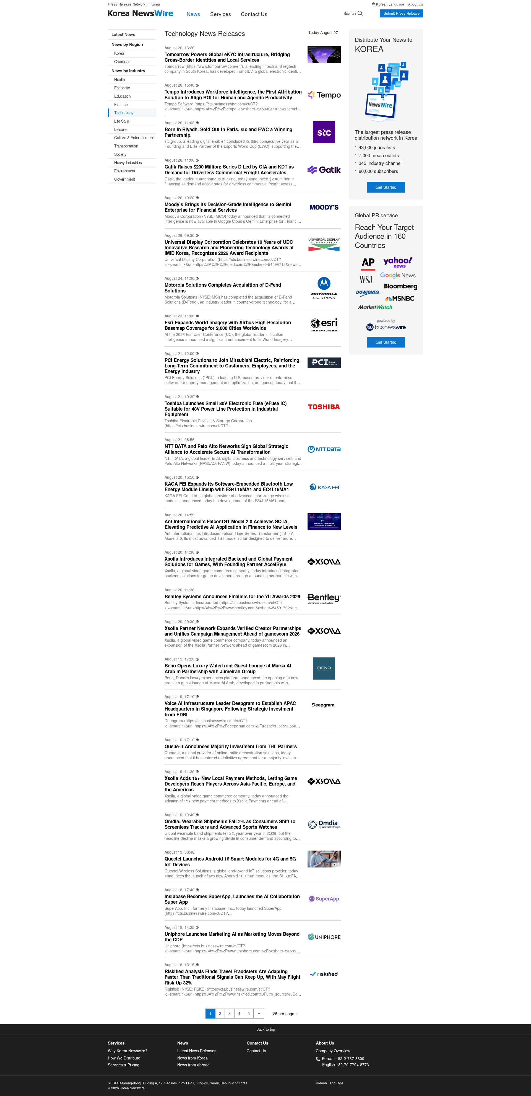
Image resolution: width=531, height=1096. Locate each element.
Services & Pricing (123, 1065)
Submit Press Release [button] (402, 13)
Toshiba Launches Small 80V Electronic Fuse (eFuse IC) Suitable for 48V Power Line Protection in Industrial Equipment (226, 408)
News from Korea (192, 1058)
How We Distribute (124, 1058)
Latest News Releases (196, 1050)
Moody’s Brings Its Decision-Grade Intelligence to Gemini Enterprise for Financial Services (228, 207)
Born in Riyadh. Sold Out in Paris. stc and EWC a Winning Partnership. (228, 132)
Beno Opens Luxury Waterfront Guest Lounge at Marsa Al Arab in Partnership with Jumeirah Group (228, 668)
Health (119, 79)
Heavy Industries (128, 162)
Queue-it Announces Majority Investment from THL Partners (231, 746)
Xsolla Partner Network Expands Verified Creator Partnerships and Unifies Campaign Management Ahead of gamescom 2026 (233, 631)
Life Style (121, 121)
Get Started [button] (386, 187)
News (193, 13)
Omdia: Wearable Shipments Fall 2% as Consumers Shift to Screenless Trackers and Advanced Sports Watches (230, 824)
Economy (122, 87)
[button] (265, 1029)
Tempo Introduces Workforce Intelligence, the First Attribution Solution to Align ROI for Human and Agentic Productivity (233, 94)
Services (220, 13)
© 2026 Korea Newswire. (126, 1087)
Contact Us (254, 13)
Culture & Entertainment (134, 137)
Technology (123, 112)
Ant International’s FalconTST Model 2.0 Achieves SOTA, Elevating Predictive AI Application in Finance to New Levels (231, 524)
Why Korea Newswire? (127, 1050)
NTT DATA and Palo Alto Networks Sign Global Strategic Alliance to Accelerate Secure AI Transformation (226, 449)
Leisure (120, 129)
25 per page (283, 1013)
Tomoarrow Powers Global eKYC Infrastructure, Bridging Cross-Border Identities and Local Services (227, 57)
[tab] (142, 1043)
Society (120, 154)
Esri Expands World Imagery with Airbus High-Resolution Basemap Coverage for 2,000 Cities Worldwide (228, 325)
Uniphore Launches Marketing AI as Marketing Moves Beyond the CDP (232, 936)
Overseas (122, 61)
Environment (124, 170)
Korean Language (390, 4)
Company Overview (333, 1050)
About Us (415, 4)
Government (124, 179)
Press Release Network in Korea (134, 4)
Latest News (123, 34)
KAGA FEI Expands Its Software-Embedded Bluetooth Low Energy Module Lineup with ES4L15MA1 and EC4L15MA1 (229, 486)
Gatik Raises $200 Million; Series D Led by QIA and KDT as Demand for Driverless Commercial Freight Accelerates (229, 169)
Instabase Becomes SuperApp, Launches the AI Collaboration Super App (232, 899)
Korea (119, 53)
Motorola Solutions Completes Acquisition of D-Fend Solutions (223, 287)
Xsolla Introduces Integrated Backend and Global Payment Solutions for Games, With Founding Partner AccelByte (229, 561)
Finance (120, 104)
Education (122, 96)
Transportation (126, 146)
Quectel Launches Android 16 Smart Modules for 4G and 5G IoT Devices (230, 861)
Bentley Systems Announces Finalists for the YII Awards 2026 (232, 596)
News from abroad (193, 1065)
